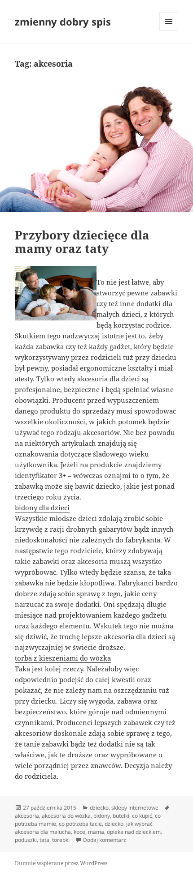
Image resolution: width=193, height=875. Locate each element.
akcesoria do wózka (66, 816)
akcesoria (27, 816)
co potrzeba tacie (80, 824)
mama (96, 832)
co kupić (142, 816)
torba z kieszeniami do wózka (63, 657)
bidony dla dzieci (42, 507)
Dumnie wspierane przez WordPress (61, 863)
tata (44, 840)
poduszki (26, 840)
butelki (121, 816)
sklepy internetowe (134, 807)
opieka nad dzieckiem (134, 832)
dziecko (99, 807)
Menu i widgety (169, 30)
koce (79, 832)
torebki (61, 840)
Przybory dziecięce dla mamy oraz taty (82, 241)
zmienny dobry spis (63, 21)
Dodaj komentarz (104, 840)
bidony (101, 816)
